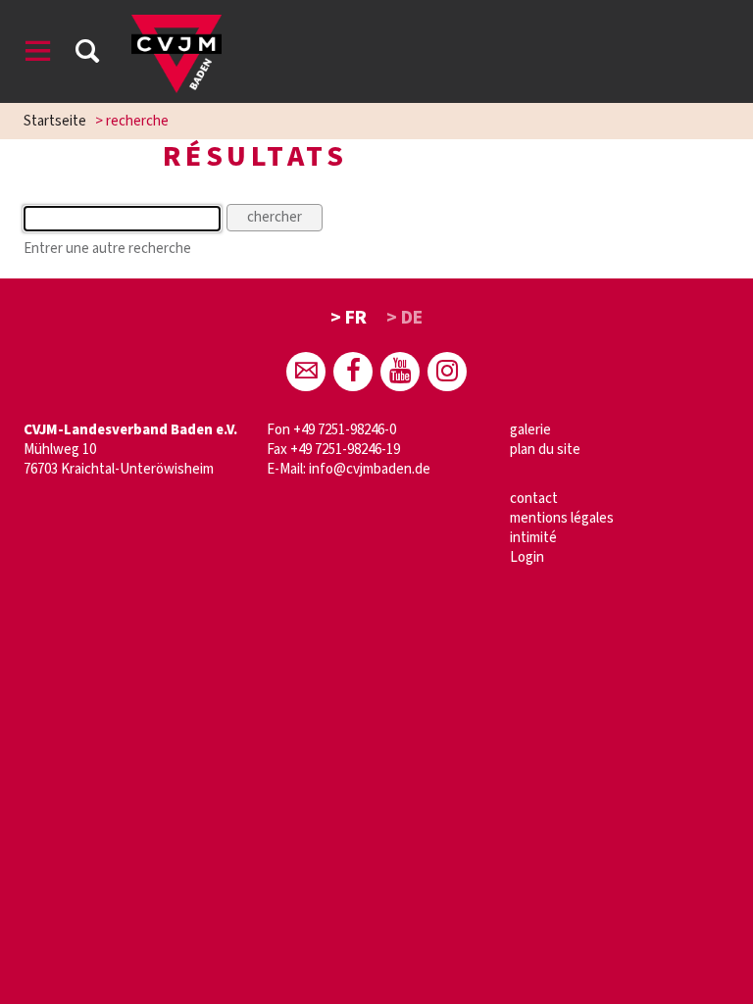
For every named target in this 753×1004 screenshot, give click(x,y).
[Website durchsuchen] (87, 54)
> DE (404, 317)
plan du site (545, 449)
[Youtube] (400, 371)
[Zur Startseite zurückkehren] (176, 24)
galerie (530, 430)
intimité (533, 537)
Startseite (55, 121)
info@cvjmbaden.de (369, 469)
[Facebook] (353, 371)
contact (534, 498)
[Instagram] (447, 371)
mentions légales (562, 518)
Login (527, 557)
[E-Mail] (306, 371)
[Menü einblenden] (38, 54)
